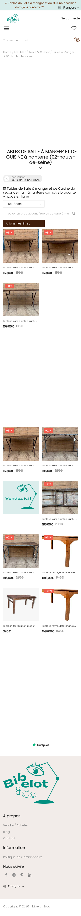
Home (7, 52)
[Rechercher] (76, 39)
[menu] (7, 28)
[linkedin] (30, 875)
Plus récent (14, 204)
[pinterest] (22, 875)
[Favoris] (74, 28)
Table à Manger (63, 52)
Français (70, 7)
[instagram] (14, 875)
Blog (6, 832)
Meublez (20, 52)
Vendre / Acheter (15, 825)
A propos (11, 815)
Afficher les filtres (18, 223)
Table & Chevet (39, 52)
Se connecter (71, 18)
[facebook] (6, 875)
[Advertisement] (40, 105)
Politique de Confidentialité (23, 857)
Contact (9, 838)
